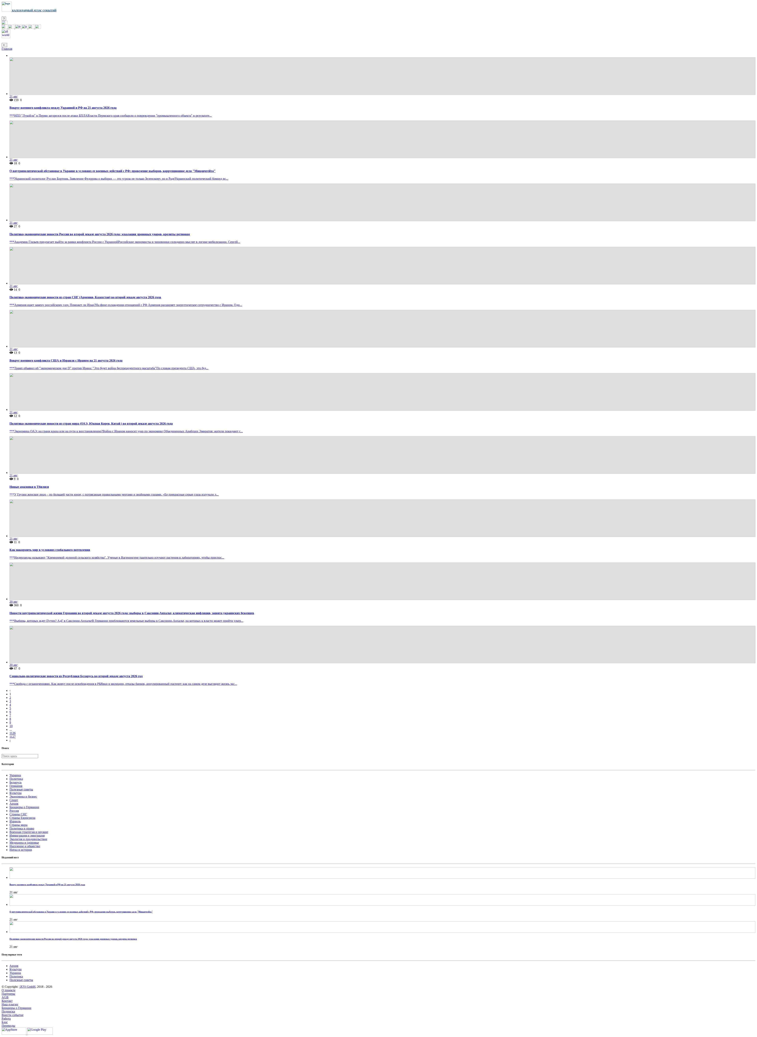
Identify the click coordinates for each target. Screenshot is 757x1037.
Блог (5, 1022)
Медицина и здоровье (24, 842)
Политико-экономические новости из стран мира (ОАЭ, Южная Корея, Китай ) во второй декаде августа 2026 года (91, 423)
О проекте (8, 990)
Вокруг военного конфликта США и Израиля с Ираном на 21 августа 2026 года (65, 360)
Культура (15, 793)
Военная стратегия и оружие (28, 832)
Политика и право (21, 828)
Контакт (7, 1001)
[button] (4, 23)
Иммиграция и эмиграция (27, 835)
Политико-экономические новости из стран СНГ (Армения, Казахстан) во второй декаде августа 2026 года (85, 297)
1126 (12, 733)
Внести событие (12, 1015)
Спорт (13, 800)
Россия (14, 810)
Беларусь (15, 782)
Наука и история (20, 849)
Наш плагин (10, 1004)
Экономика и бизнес (23, 796)
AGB (5, 997)
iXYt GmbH (27, 986)
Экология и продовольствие (28, 839)
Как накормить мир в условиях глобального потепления (49, 550)
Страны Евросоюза (22, 817)
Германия (15, 786)
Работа (6, 1018)
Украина (15, 775)
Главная (7, 48)
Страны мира (18, 825)
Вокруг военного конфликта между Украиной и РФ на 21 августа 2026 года (63, 107)
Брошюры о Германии (24, 807)
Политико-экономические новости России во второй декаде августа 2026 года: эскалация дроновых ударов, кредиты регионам (99, 234)
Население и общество (24, 846)
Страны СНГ (18, 814)
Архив (13, 803)
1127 (12, 736)
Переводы (8, 1025)
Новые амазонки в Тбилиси (29, 486)
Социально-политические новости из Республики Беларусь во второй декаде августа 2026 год (76, 676)
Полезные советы (21, 789)
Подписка (8, 1011)
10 (11, 726)
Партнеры (8, 993)
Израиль (15, 821)
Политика (16, 778)
